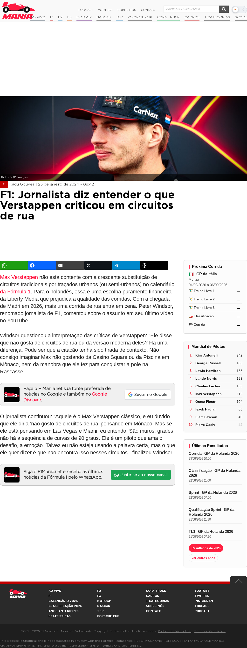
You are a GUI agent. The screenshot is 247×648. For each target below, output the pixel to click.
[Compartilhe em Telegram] (126, 265)
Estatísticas (59, 616)
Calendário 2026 (63, 601)
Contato (148, 9)
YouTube (105, 9)
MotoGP (84, 17)
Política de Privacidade (174, 631)
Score (241, 17)
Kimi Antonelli (206, 355)
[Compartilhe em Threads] (154, 265)
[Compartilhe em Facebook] (42, 265)
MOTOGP (104, 601)
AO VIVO (54, 590)
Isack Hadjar (205, 409)
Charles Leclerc (208, 386)
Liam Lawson (206, 417)
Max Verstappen (19, 277)
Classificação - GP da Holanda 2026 (214, 473)
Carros (192, 17)
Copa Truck (168, 17)
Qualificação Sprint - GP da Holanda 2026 (211, 512)
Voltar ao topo (238, 582)
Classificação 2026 (65, 606)
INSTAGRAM (204, 601)
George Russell (208, 363)
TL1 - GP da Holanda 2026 (211, 531)
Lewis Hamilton (208, 371)
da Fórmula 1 (15, 292)
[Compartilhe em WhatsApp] (14, 265)
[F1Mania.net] (18, 10)
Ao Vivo (37, 17)
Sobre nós (126, 9)
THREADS (202, 606)
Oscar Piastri (205, 401)
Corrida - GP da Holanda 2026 (214, 453)
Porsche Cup (140, 17)
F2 (60, 17)
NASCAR (103, 17)
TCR (119, 17)
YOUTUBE (202, 590)
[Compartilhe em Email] (70, 265)
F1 (51, 17)
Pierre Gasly (205, 425)
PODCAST (202, 611)
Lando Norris (206, 378)
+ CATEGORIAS (217, 17)
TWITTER (202, 596)
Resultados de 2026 (206, 548)
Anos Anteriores (63, 611)
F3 (69, 17)
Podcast (85, 9)
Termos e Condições (210, 631)
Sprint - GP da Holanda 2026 (213, 492)
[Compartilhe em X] (98, 265)
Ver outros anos (203, 558)
